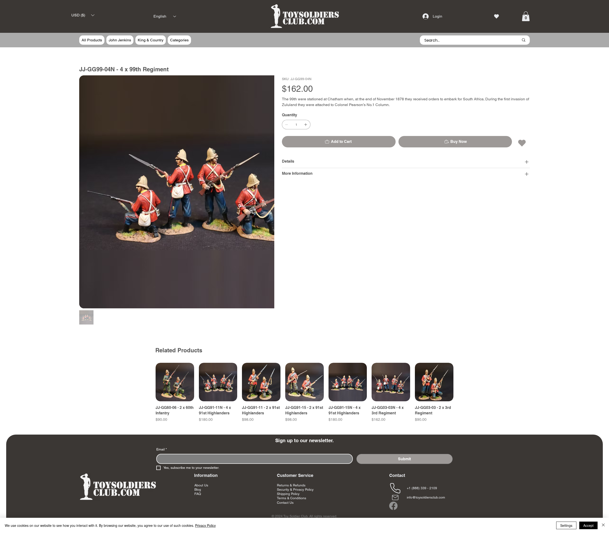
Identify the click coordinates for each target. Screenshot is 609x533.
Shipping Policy (288, 456)
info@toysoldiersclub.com (426, 459)
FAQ (197, 456)
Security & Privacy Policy (295, 451)
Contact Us (285, 464)
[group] (304, 355)
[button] (83, 15)
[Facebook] (393, 468)
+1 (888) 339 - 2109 (422, 450)
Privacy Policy (205, 525)
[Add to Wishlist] (522, 143)
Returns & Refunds (291, 447)
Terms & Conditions (291, 460)
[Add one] (305, 124)
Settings (566, 525)
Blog (197, 451)
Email (161, 411)
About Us (201, 447)
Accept (588, 525)
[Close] (603, 525)
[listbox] (83, 15)
